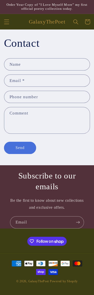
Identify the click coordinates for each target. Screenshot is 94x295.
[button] (6, 22)
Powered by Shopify (64, 281)
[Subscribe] (78, 222)
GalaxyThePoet (38, 281)
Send (20, 148)
